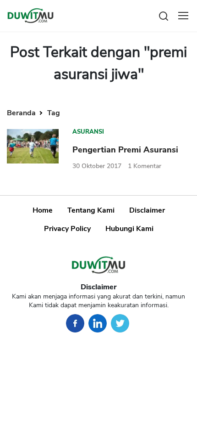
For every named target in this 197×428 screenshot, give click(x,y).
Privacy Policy (67, 229)
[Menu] (183, 16)
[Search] (163, 15)
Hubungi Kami (129, 229)
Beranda (22, 113)
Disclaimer (147, 210)
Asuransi (88, 132)
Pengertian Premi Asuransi (125, 149)
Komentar (144, 166)
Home (43, 210)
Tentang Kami (91, 210)
